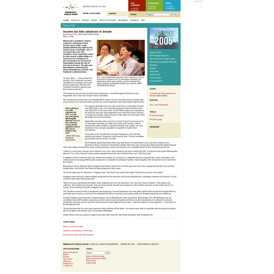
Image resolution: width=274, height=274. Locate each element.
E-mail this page (157, 115)
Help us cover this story (73, 226)
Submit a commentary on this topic (78, 231)
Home (66, 20)
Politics (75, 20)
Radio (65, 254)
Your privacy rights (148, 244)
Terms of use (127, 244)
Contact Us (68, 266)
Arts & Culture (108, 20)
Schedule (170, 8)
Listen (135, 8)
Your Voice (69, 222)
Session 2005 (69, 25)
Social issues (155, 78)
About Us (67, 261)
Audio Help (91, 263)
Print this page (156, 119)
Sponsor (154, 127)
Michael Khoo (72, 34)
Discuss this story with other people (78, 235)
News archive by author (96, 258)
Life (143, 20)
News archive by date (95, 256)
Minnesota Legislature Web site (163, 62)
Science (134, 20)
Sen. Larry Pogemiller (159, 105)
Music (94, 20)
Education (154, 71)
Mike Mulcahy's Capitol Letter (162, 59)
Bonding (153, 65)
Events (66, 257)
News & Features (70, 252)
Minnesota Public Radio (76, 244)
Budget (153, 68)
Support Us (68, 263)
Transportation (156, 81)
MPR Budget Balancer (159, 56)
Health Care (155, 75)
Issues (85, 20)
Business (123, 20)
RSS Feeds (91, 261)
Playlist (134, 11)
